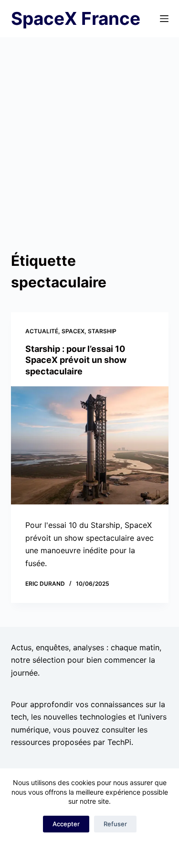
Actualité (41, 331)
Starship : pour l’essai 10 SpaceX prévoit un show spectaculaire (75, 360)
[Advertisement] (89, 131)
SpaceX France (75, 18)
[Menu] (164, 18)
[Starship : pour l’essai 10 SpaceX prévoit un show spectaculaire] (89, 445)
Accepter (66, 824)
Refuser (115, 824)
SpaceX (73, 331)
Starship (102, 331)
